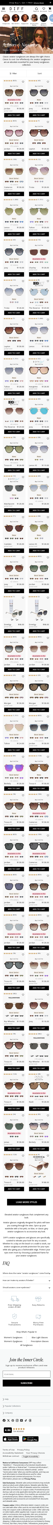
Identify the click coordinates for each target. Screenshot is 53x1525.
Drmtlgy (7, 624)
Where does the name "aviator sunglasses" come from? (26, 1273)
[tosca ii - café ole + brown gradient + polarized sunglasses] (14, 1166)
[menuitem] (36, 9)
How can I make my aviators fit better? (18, 1280)
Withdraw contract (11, 1456)
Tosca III (8, 465)
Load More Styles (26, 1202)
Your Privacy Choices (35, 1453)
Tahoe (32, 227)
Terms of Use (9, 1450)
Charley (32, 268)
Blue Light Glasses (40, 1337)
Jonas (6, 1142)
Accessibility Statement (13, 1453)
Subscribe (26, 1383)
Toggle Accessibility (30, 1456)
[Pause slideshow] (50, 2)
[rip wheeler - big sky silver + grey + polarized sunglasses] (39, 1045)
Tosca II (32, 783)
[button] (3, 9)
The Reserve (34, 308)
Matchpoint (9, 504)
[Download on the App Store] (11, 1439)
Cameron (8, 187)
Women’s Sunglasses (13, 1337)
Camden (8, 544)
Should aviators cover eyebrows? (16, 1287)
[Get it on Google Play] (30, 1439)
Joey (31, 108)
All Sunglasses (26, 1345)
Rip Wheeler (9, 1021)
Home (5, 50)
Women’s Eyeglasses (13, 1341)
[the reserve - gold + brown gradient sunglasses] (14, 410)
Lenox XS (33, 465)
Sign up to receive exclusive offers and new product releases (26, 1366)
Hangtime (33, 387)
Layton (32, 149)
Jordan (7, 108)
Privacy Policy (23, 1450)
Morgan (7, 703)
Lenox (7, 227)
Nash (31, 1102)
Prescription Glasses (40, 1341)
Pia (30, 1182)
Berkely (7, 783)
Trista (31, 187)
